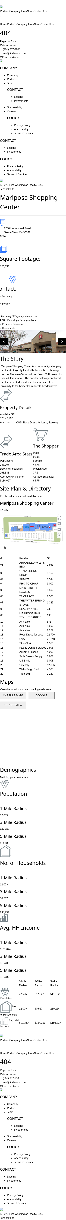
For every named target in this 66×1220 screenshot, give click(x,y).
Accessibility (21, 129)
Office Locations (9, 57)
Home (3, 24)
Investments (21, 100)
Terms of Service (24, 133)
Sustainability (14, 107)
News (30, 11)
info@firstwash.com (14, 53)
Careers (11, 111)
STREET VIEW (13, 704)
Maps (16, 320)
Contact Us (40, 11)
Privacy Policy (22, 125)
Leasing (18, 96)
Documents (8, 328)
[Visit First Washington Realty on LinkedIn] (6, 61)
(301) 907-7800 (11, 49)
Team (24, 11)
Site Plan (7, 320)
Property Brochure (12, 324)
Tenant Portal (7, 188)
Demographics (28, 320)
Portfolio (4, 11)
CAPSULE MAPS (13, 695)
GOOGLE (41, 695)
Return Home (7, 45)
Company (15, 11)
